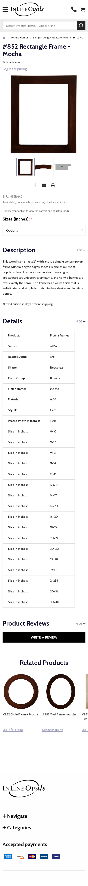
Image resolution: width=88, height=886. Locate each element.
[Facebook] (35, 185)
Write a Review (11, 62)
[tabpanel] (21, 712)
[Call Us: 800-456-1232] (73, 9)
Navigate (17, 816)
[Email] (44, 185)
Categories (19, 827)
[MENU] (5, 9)
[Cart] (83, 9)
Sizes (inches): (18, 219)
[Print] (53, 185)
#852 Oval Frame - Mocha (59, 714)
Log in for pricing (15, 69)
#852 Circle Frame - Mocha (20, 714)
